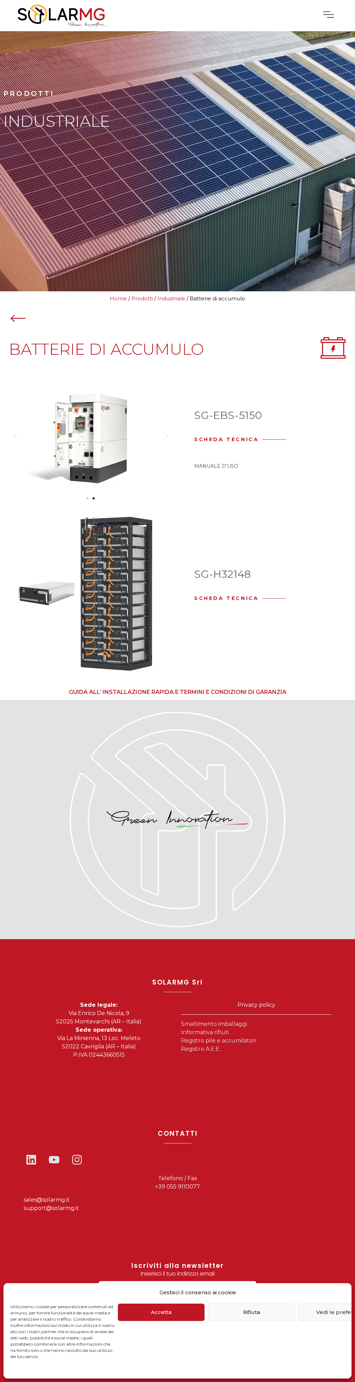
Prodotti (142, 298)
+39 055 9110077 (177, 1186)
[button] (14, 436)
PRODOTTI (28, 93)
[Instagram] (77, 1160)
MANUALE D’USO (216, 466)
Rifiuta (251, 1312)
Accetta (161, 1312)
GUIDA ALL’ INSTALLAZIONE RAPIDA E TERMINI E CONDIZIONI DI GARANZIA (177, 692)
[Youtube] (54, 1160)
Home (118, 298)
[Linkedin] (31, 1160)
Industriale (171, 298)
